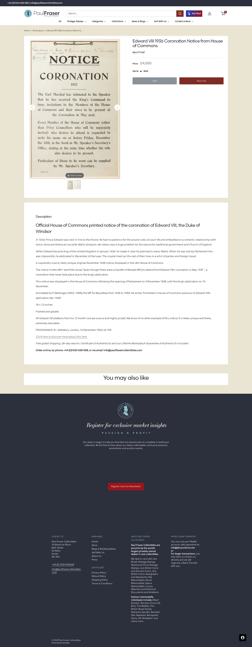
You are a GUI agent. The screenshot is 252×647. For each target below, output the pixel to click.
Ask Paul (196, 13)
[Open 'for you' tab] (242, 637)
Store (94, 545)
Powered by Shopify (61, 643)
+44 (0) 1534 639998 (63, 564)
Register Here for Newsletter (126, 486)
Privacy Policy (99, 572)
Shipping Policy (100, 580)
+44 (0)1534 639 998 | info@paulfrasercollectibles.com (34, 3)
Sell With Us (98, 552)
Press (95, 559)
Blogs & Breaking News (104, 549)
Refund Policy (99, 576)
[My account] (209, 13)
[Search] (180, 13)
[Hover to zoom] (74, 108)
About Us (97, 556)
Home (27, 30)
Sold (154, 81)
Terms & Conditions (102, 583)
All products (38, 30)
